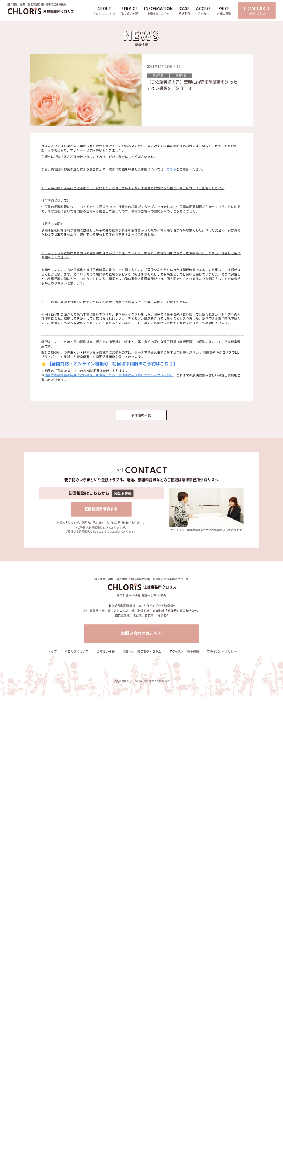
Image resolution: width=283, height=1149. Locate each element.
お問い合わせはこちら (141, 634)
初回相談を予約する (101, 509)
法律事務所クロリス (58, 11)
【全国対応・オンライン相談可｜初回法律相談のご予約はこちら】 (113, 364)
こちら (171, 169)
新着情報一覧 (141, 415)
